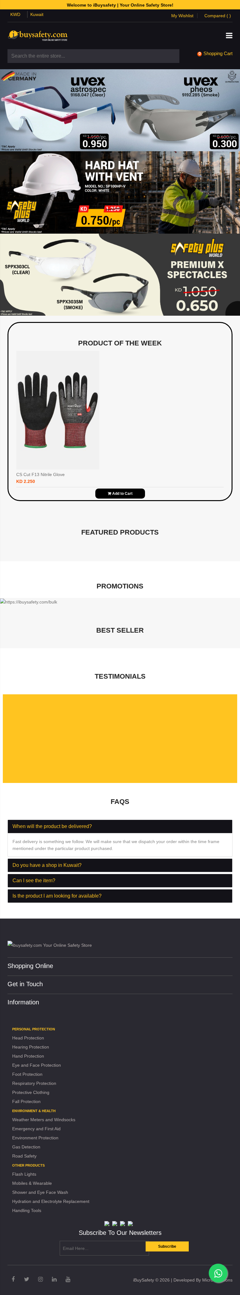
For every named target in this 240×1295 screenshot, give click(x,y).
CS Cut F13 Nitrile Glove (40, 474)
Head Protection (28, 1037)
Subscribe (167, 1246)
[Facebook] (13, 1279)
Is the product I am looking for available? (57, 896)
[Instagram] (40, 1279)
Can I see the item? (33, 880)
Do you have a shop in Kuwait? (47, 865)
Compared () (217, 15)
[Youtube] (67, 1279)
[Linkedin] (54, 1279)
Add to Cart (121, 493)
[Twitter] (26, 1279)
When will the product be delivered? (52, 826)
